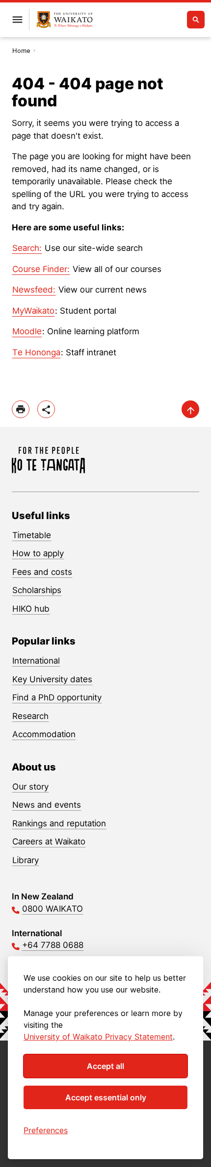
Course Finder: (41, 269)
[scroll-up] (190, 409)
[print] (20, 409)
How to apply (38, 553)
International (36, 661)
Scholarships (36, 590)
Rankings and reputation (59, 823)
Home (21, 50)
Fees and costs (42, 572)
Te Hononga (36, 352)
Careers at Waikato (48, 841)
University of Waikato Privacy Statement (98, 1037)
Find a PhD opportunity (57, 697)
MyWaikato (33, 311)
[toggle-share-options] (46, 409)
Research (30, 716)
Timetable (31, 535)
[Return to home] (64, 19)
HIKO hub (31, 609)
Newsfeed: (33, 290)
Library (25, 860)
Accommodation (44, 734)
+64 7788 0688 (52, 945)
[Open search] (196, 19)
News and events (46, 805)
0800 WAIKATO (52, 909)
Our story (30, 787)
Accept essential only (105, 1097)
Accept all (105, 1066)
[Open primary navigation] (17, 19)
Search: (27, 248)
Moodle (27, 331)
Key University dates (52, 679)
